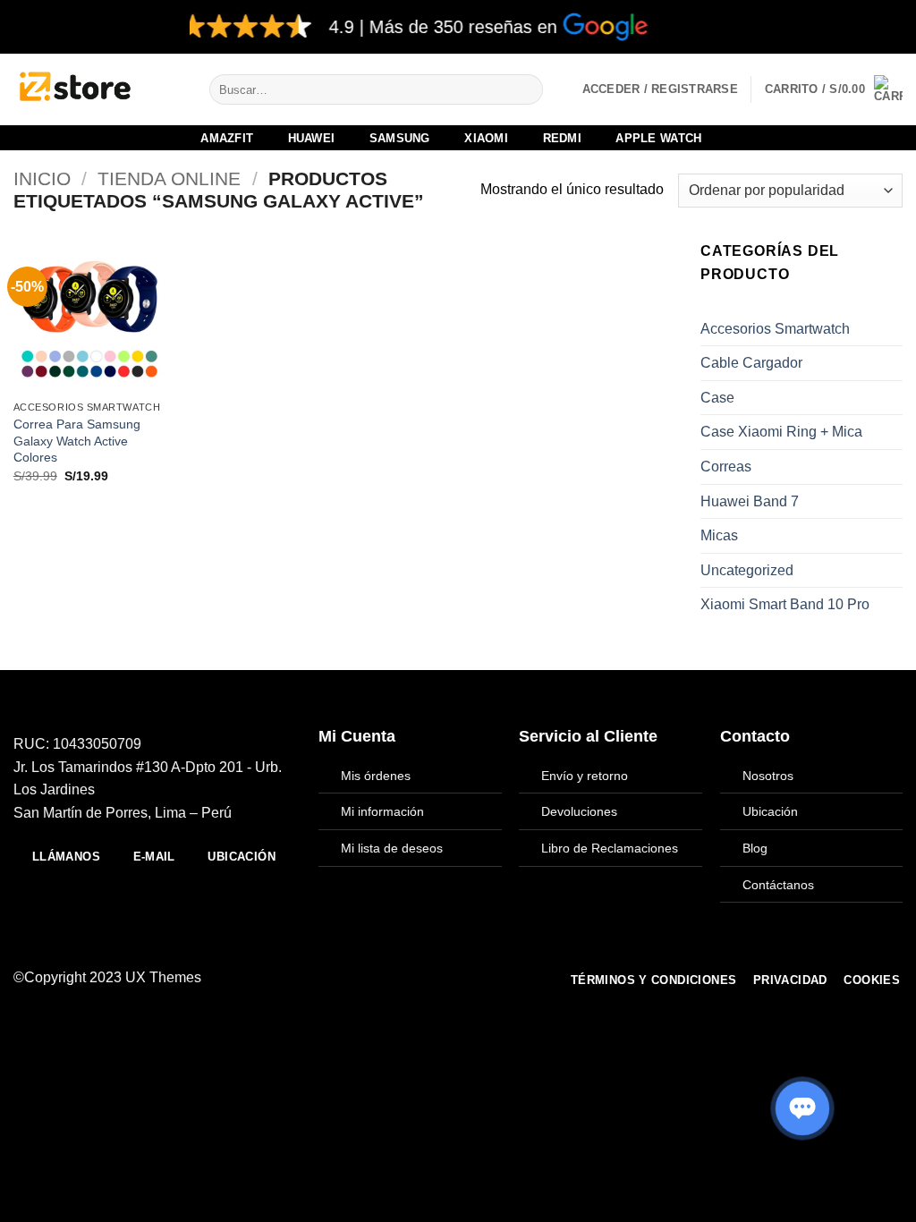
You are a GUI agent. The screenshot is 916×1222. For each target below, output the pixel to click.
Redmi (562, 138)
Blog (755, 848)
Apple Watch (658, 138)
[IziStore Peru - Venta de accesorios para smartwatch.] (97, 89)
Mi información (382, 811)
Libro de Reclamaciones (609, 848)
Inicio (42, 178)
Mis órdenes (376, 775)
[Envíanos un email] (442, 978)
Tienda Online (169, 178)
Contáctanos (778, 885)
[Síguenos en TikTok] (419, 978)
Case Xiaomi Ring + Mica (781, 431)
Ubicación (770, 811)
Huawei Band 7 (749, 501)
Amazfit (226, 138)
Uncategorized (746, 570)
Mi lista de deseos (392, 848)
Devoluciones (579, 811)
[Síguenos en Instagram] (398, 978)
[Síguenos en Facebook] (376, 978)
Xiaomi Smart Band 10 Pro (784, 604)
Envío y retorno (584, 775)
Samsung (399, 138)
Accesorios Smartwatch (775, 328)
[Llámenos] (463, 978)
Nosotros (767, 775)
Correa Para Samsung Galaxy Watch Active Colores (76, 440)
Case (717, 397)
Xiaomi (486, 138)
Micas (719, 535)
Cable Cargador (751, 362)
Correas (725, 466)
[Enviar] (526, 89)
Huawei (311, 138)
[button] (834, 89)
